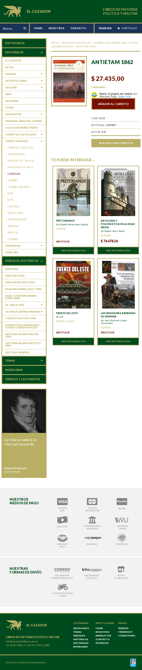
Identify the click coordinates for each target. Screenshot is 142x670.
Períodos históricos (76, 42)
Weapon (12, 232)
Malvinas (11, 269)
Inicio (55, 42)
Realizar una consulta (116, 143)
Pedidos (123, 628)
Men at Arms (15, 212)
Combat (12, 180)
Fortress (13, 206)
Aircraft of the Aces (21, 160)
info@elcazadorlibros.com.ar (22, 641)
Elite (10, 199)
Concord (11, 252)
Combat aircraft (18, 186)
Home (38, 28)
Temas (10, 360)
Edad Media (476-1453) (20, 282)
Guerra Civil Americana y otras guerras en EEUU (22, 326)
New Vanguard (17, 219)
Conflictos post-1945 (20, 318)
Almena (10, 74)
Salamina (11, 100)
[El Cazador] (27, 11)
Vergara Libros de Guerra (23, 121)
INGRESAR (105, 28)
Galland (11, 87)
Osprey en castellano (20, 134)
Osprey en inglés (16, 141)
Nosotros (57, 28)
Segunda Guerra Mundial (23, 311)
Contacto (78, 28)
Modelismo (14, 369)
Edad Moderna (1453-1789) (23, 289)
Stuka (9, 107)
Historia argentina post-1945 (23, 344)
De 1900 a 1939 (14, 305)
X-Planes (12, 239)
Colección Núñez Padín (21, 127)
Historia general (17, 352)
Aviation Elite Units (20, 167)
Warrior (12, 226)
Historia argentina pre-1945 (22, 335)
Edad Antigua (15, 275)
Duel (10, 193)
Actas (9, 67)
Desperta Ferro (16, 80)
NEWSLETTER (103, 635)
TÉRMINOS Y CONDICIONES (126, 634)
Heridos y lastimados (22, 379)
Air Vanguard (16, 154)
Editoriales (14, 52)
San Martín (13, 114)
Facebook (102, 643)
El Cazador (13, 60)
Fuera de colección (20, 147)
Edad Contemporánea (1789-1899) (21, 297)
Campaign (13, 173)
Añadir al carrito (113, 104)
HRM (8, 94)
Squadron (12, 245)
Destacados (15, 43)
